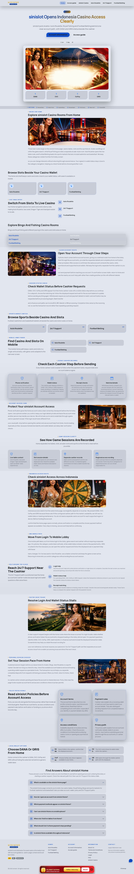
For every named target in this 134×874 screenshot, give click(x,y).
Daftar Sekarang (72, 869)
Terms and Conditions (95, 850)
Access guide (71, 3)
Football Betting (119, 3)
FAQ (89, 857)
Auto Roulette (95, 3)
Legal (90, 855)
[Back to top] (131, 860)
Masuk (85, 869)
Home (63, 3)
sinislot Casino (84, 3)
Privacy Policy (92, 852)
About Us (91, 847)
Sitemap (123, 868)
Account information (58, 34)
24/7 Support (107, 3)
